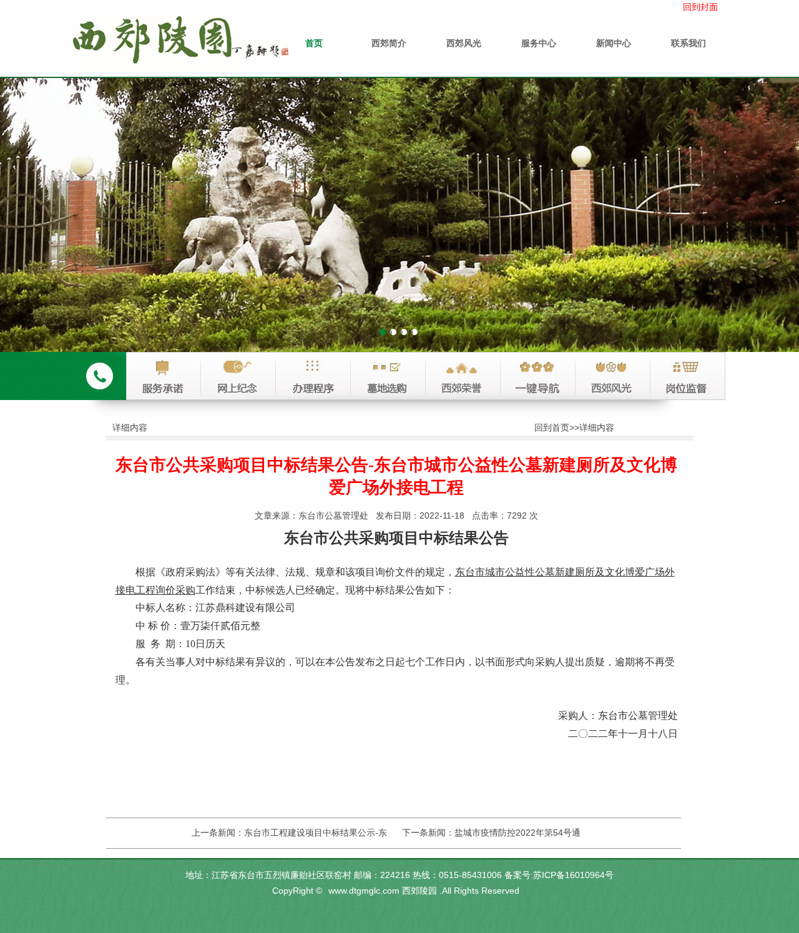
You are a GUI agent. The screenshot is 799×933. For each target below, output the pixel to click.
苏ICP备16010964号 (573, 875)
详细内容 (596, 427)
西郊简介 (388, 43)
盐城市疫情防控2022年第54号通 (517, 833)
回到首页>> (556, 427)
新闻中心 (613, 43)
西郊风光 (463, 43)
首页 (314, 43)
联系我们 (688, 43)
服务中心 (538, 43)
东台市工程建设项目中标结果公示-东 (315, 833)
